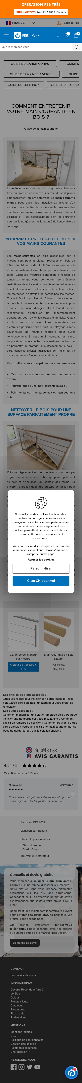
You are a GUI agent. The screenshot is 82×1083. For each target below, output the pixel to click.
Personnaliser (41, 568)
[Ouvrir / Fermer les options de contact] (71, 1072)
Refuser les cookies (41, 559)
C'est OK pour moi (41, 580)
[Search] (77, 47)
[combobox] (38, 47)
